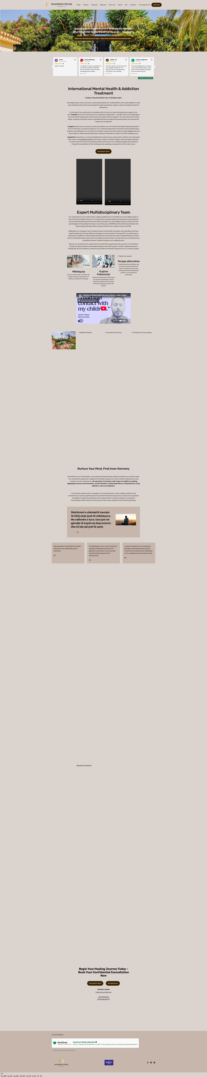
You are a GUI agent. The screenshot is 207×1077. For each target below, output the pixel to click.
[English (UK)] (3, 1076)
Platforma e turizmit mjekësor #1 (64, 1050)
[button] (154, 66)
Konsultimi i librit (103, 151)
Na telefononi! (113, 983)
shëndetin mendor (86, 139)
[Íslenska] (33, 1076)
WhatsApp (156, 5)
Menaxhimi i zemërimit (84, 765)
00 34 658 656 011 (103, 999)
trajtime (130, 131)
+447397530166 (103, 997)
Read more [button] (58, 73)
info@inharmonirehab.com (103, 992)
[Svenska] (28, 1076)
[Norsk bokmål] (22, 1076)
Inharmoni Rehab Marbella (84, 1042)
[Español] (9, 1076)
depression (71, 483)
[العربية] (37, 1076)
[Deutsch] (15, 1076)
